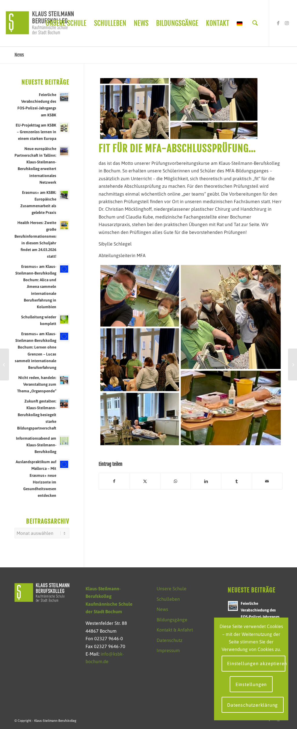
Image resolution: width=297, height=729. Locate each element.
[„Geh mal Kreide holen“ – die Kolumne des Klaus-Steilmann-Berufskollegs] (4, 364)
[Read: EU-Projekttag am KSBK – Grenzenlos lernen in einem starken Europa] (64, 127)
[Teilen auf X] (145, 481)
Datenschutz (169, 640)
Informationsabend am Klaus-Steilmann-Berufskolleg (36, 445)
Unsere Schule (171, 588)
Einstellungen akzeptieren (256, 663)
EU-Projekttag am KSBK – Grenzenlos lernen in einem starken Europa (36, 132)
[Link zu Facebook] (278, 23)
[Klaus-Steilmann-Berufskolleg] (40, 23)
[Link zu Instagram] (286, 23)
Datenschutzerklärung (252, 705)
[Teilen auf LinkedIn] (206, 481)
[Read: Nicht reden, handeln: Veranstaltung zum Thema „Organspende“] (64, 380)
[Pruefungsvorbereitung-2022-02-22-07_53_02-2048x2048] (179, 108)
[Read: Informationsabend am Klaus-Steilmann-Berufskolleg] (64, 441)
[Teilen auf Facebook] (114, 481)
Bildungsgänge (172, 619)
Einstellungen (251, 684)
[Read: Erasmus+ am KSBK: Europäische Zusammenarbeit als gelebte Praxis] (64, 195)
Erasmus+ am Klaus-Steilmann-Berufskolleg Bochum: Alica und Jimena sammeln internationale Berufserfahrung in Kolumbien (35, 286)
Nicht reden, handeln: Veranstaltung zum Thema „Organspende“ (36, 384)
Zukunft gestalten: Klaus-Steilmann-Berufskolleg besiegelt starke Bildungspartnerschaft (36, 414)
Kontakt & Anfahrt (175, 629)
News (19, 55)
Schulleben (168, 599)
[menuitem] (66, 23)
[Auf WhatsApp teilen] (175, 481)
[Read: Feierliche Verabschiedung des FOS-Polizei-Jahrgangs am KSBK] (64, 97)
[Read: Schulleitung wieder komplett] (64, 319)
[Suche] (255, 23)
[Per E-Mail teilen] (267, 481)
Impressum (168, 650)
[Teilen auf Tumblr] (236, 481)
